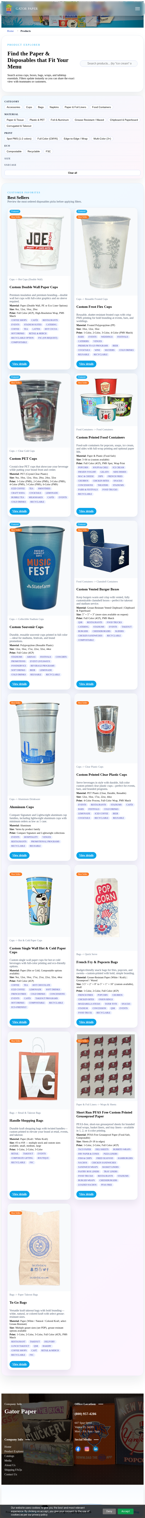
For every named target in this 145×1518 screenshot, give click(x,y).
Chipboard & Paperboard (124, 119)
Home (10, 30)
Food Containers (101, 107)
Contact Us (10, 1474)
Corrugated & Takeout (19, 125)
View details (19, 363)
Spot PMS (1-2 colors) (19, 138)
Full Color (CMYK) (47, 138)
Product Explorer (14, 1451)
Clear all (72, 173)
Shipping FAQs (13, 1469)
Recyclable (34, 151)
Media (7, 1460)
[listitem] (78, 1449)
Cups (29, 107)
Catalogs (9, 1455)
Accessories (13, 107)
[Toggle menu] (137, 9)
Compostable (14, 151)
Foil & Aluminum (60, 119)
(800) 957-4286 (85, 1414)
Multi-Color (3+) (102, 138)
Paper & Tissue (15, 119)
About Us (9, 1465)
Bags (41, 107)
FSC (48, 151)
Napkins (54, 107)
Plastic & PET (37, 119)
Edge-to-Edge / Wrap (76, 138)
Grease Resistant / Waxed (89, 119)
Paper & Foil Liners (75, 107)
